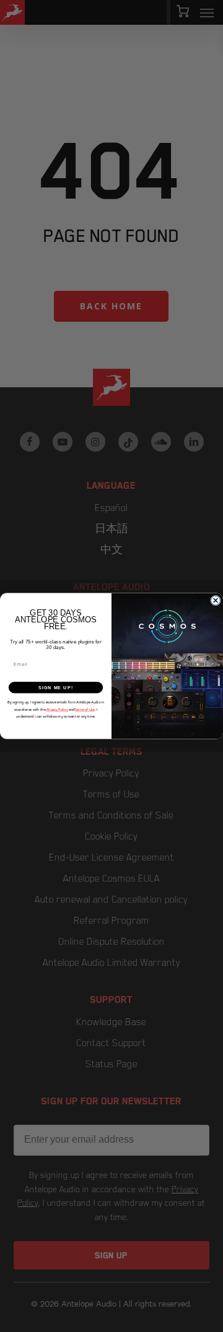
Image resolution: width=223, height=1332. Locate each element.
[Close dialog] (216, 600)
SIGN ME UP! (55, 687)
